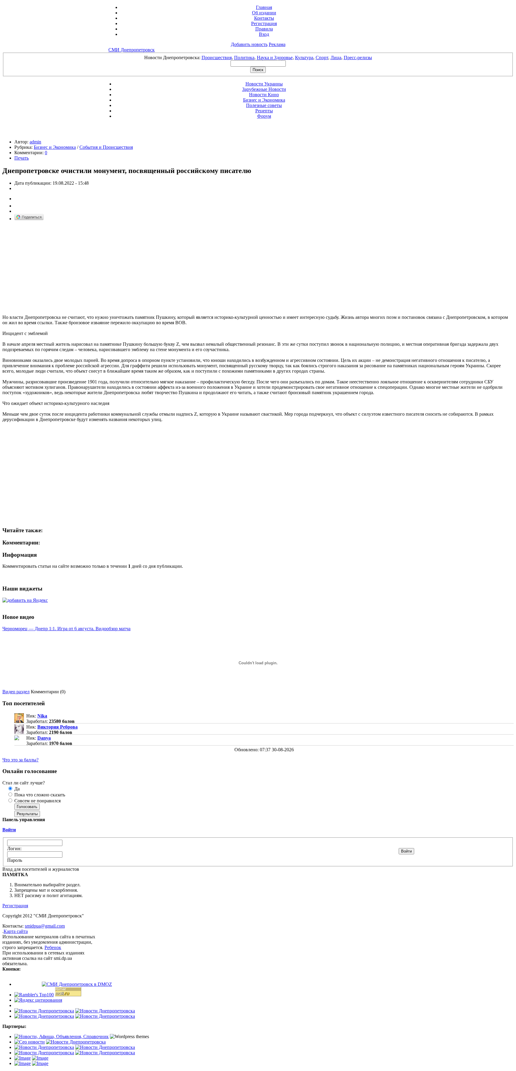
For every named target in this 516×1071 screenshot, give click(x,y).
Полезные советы (264, 105)
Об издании (264, 12)
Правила (264, 28)
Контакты (264, 18)
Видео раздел (16, 691)
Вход (264, 34)
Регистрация (264, 23)
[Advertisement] (52, 268)
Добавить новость (249, 44)
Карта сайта (16, 931)
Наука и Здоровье (275, 57)
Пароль (14, 860)
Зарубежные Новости (264, 89)
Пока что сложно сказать (39, 794)
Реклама (277, 44)
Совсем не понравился (37, 800)
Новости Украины (264, 83)
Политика (244, 57)
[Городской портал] (61, 1036)
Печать (21, 157)
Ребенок (52, 947)
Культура (304, 57)
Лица (336, 57)
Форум (264, 116)
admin (35, 141)
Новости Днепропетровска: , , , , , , (258, 57)
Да (16, 788)
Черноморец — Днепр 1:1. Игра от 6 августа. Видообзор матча (66, 628)
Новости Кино (264, 94)
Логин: (14, 848)
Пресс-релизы (358, 57)
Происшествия (217, 57)
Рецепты (264, 110)
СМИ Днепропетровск (131, 49)
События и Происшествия (106, 147)
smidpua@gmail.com (45, 925)
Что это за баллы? (20, 759)
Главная (264, 7)
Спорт (322, 57)
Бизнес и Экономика (264, 99)
